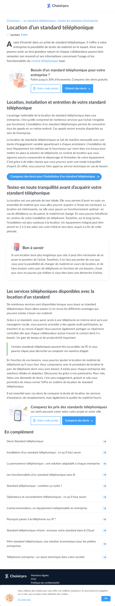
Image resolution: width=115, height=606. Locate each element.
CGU (33, 579)
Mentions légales (40, 575)
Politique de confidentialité (45, 583)
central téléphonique (44, 61)
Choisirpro (13, 20)
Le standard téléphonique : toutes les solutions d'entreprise (61, 20)
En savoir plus (24, 600)
